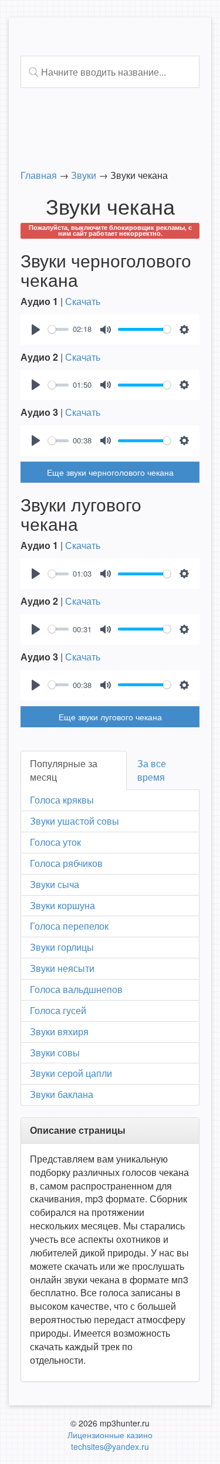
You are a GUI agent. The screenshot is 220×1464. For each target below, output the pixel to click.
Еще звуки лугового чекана (110, 717)
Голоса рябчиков (66, 863)
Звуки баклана (61, 1094)
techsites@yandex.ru (110, 1446)
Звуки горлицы (62, 947)
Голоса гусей (58, 1010)
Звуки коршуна (62, 905)
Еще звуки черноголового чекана (110, 472)
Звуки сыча (54, 884)
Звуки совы (55, 1052)
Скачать (82, 301)
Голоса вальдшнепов (76, 989)
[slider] (58, 329)
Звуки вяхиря (59, 1031)
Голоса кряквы (62, 799)
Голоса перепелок (69, 926)
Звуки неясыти (62, 968)
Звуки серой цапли (71, 1073)
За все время (151, 770)
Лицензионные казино (110, 1435)
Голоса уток (55, 842)
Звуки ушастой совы (74, 821)
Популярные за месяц (63, 770)
